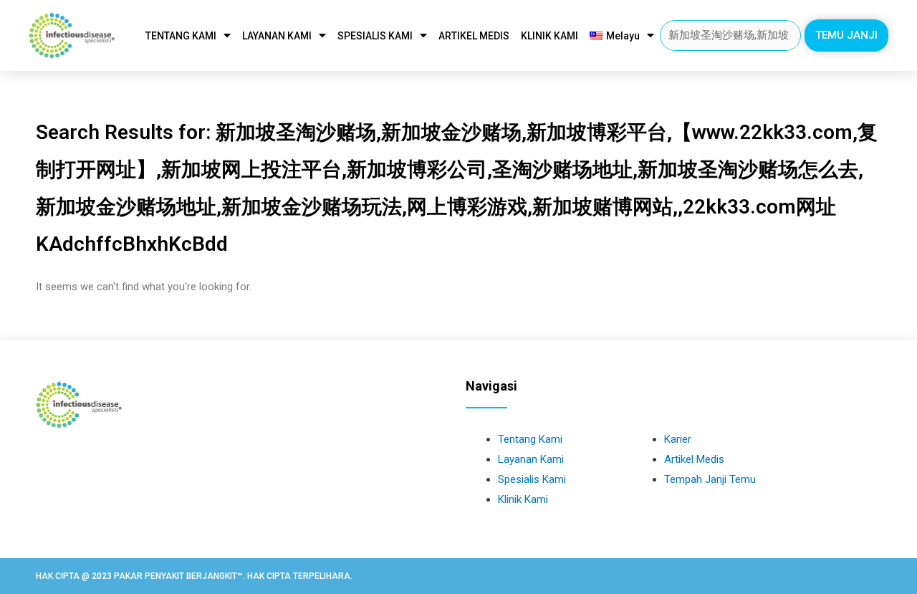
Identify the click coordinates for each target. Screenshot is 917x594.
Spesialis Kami (532, 479)
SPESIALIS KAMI (375, 36)
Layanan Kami (531, 459)
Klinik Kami (523, 499)
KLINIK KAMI (549, 36)
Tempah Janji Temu (710, 479)
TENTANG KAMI (180, 36)
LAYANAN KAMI (277, 36)
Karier (677, 439)
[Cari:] (731, 35)
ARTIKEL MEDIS (473, 36)
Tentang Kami (530, 439)
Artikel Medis (694, 459)
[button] (846, 35)
